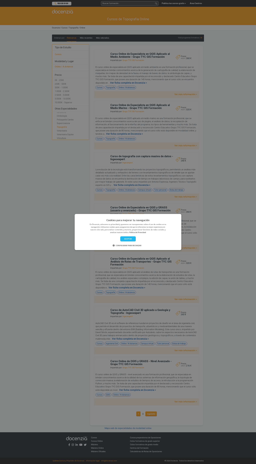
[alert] (128, 232)
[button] (128, 245)
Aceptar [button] (128, 239)
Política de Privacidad (137, 232)
